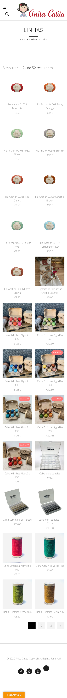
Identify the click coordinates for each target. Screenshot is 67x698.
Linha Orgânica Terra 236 (50, 612)
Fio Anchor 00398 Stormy (50, 150)
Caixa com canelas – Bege (17, 519)
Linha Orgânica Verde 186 (50, 565)
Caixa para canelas (49, 473)
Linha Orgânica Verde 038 (17, 612)
